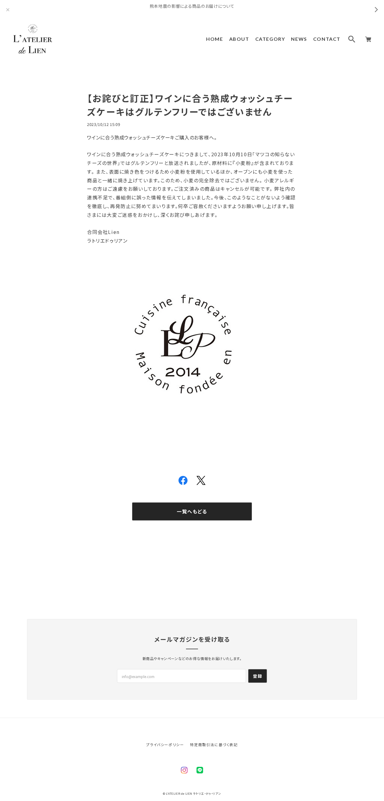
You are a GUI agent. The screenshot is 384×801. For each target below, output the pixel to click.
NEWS (299, 39)
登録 (257, 676)
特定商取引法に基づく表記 (214, 744)
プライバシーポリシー (165, 744)
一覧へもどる (192, 511)
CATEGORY (270, 39)
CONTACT (326, 39)
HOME (214, 39)
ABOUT (239, 39)
